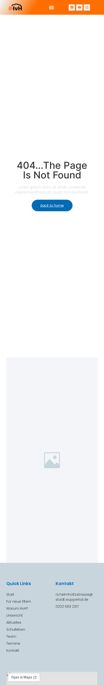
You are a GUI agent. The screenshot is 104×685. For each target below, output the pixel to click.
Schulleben (15, 629)
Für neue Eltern (18, 601)
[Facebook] (72, 7)
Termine (13, 643)
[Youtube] (79, 7)
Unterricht (14, 615)
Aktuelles (13, 622)
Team (11, 636)
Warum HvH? (17, 608)
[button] (51, 7)
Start (10, 594)
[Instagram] (87, 7)
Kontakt (12, 650)
